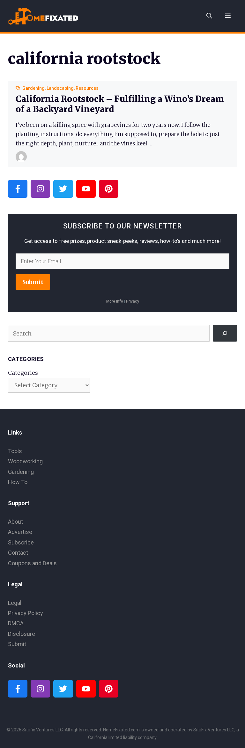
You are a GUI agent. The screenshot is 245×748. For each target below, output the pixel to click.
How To (17, 482)
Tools (15, 451)
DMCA (16, 623)
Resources (87, 88)
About (15, 521)
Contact (18, 552)
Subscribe (21, 542)
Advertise (20, 531)
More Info (114, 301)
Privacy (132, 301)
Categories (23, 372)
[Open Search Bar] (209, 16)
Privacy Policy (25, 613)
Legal (14, 602)
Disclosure (21, 633)
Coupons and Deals (32, 563)
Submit (32, 282)
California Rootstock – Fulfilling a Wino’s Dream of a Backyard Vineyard (120, 104)
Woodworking (25, 461)
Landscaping (60, 88)
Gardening (33, 88)
